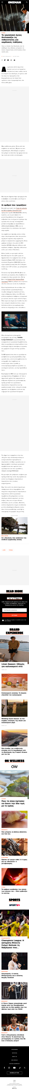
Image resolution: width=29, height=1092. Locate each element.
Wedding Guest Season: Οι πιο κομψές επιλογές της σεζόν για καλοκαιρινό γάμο (13, 720)
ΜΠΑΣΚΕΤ (4, 1001)
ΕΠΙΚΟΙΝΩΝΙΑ (14, 1049)
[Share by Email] (14, 60)
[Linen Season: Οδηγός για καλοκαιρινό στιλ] (14, 649)
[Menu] (2, 2)
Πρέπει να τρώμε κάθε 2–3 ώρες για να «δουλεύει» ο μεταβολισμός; (14, 861)
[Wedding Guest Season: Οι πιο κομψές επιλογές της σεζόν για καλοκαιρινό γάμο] (14, 708)
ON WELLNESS (14, 761)
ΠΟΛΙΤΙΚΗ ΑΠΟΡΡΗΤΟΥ (14, 1063)
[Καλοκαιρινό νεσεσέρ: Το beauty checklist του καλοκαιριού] (14, 682)
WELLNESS (4, 535)
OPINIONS (4, 971)
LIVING (3, 798)
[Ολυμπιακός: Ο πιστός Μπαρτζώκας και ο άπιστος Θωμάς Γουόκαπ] (14, 961)
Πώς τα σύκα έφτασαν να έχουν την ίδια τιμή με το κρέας (12, 803)
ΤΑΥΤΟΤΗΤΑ (14, 1053)
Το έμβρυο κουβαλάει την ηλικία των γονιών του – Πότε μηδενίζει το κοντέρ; (14, 891)
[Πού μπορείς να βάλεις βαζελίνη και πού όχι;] (14, 819)
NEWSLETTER (14, 1072)
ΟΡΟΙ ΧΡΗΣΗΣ (14, 1060)
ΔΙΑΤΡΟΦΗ (4, 857)
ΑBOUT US (14, 1056)
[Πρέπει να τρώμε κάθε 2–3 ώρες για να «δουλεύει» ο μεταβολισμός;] (14, 847)
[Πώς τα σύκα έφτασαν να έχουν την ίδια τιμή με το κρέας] (14, 784)
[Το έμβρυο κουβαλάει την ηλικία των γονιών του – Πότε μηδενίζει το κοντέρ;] (14, 876)
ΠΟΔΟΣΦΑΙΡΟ (5, 938)
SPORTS (14, 900)
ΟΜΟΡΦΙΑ (4, 829)
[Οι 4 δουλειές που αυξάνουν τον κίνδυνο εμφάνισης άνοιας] (14, 525)
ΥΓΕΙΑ (3, 32)
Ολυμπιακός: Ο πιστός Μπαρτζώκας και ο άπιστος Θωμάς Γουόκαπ (12, 975)
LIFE (4, 550)
